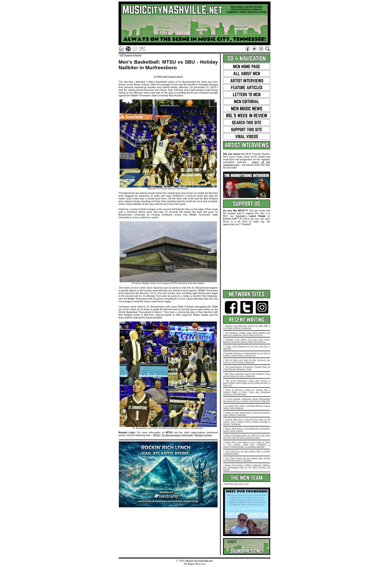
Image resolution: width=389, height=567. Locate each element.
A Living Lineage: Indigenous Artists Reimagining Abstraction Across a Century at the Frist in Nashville (246, 400)
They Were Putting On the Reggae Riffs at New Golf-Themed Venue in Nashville (246, 459)
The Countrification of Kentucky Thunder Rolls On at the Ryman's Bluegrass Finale (246, 368)
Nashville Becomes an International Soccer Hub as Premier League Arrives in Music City (246, 354)
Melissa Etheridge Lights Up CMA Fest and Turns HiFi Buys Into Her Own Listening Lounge (246, 436)
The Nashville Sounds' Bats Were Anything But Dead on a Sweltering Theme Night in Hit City (246, 334)
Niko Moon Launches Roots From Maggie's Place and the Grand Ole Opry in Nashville (246, 375)
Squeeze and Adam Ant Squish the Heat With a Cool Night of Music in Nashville (246, 327)
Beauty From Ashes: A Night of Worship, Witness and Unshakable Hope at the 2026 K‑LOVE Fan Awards (246, 467)
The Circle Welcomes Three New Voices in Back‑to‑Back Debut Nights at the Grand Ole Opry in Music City (246, 382)
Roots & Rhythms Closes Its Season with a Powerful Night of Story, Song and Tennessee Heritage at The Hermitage (246, 392)
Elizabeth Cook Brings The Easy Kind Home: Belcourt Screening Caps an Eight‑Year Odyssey (246, 340)
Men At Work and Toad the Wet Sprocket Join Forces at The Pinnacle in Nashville (246, 361)
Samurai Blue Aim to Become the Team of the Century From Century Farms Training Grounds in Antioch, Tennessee (246, 421)
